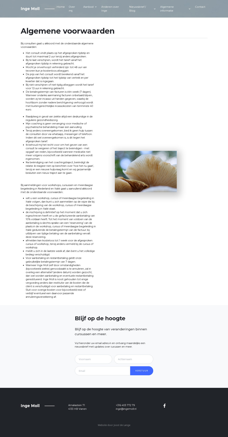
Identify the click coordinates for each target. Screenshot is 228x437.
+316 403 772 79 (125, 405)
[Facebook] (164, 405)
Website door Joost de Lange (114, 425)
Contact (200, 6)
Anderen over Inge (110, 8)
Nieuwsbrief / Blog (142, 8)
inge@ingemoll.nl (126, 408)
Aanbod (90, 6)
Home (61, 6)
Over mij (72, 8)
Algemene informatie (175, 8)
